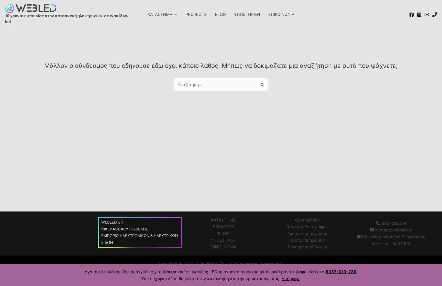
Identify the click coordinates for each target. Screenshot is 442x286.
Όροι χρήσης (307, 220)
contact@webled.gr (393, 229)
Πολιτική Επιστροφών (307, 226)
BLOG (220, 14)
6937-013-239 (341, 271)
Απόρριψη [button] (291, 278)
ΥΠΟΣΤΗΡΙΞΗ (247, 14)
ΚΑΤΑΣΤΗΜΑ (160, 14)
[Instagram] (419, 14)
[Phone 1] (434, 14)
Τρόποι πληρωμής (307, 240)
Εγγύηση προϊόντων (307, 246)
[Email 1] (427, 14)
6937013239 (393, 223)
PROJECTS (196, 14)
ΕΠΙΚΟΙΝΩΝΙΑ (281, 14)
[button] (175, 14)
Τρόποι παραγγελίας (307, 233)
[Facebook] (411, 14)
